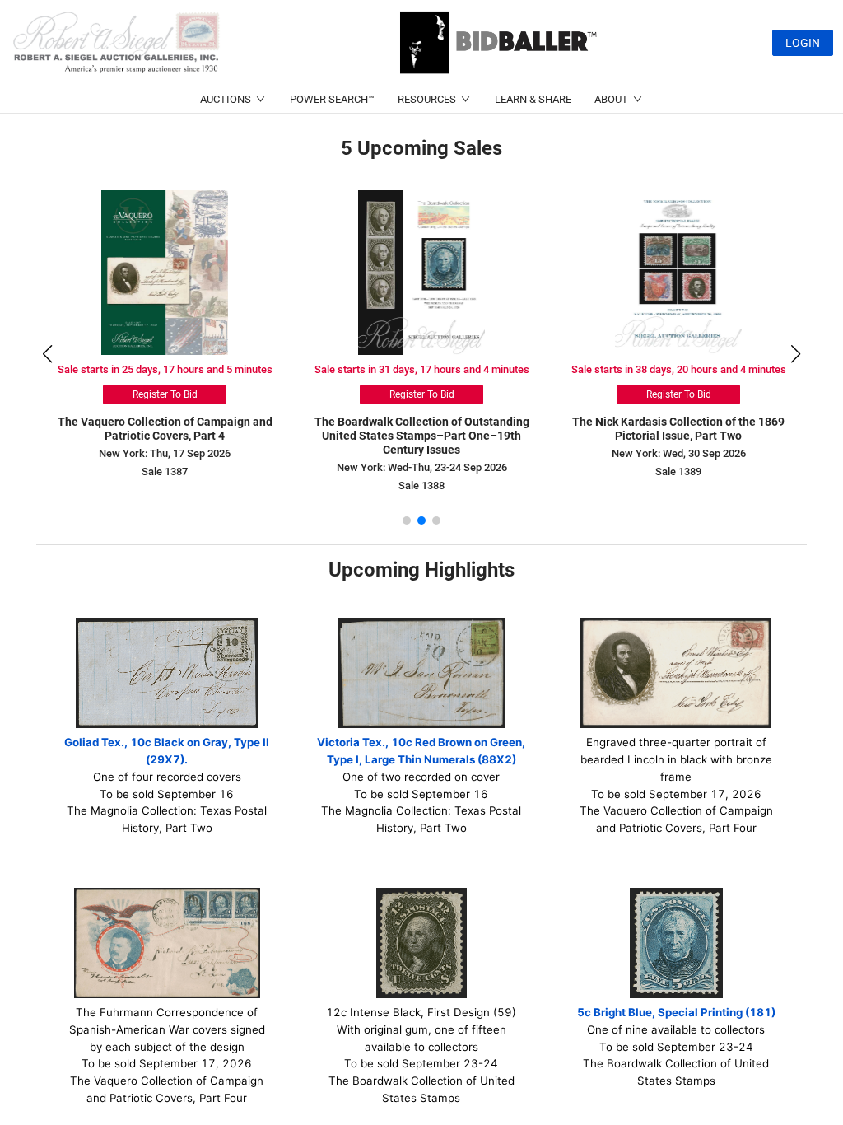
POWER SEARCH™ (332, 99)
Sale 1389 (678, 471)
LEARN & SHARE (533, 99)
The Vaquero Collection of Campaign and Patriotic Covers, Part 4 (165, 428)
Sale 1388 (421, 485)
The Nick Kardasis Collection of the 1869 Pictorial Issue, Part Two (678, 428)
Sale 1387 (165, 471)
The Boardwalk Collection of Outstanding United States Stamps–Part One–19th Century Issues (421, 435)
